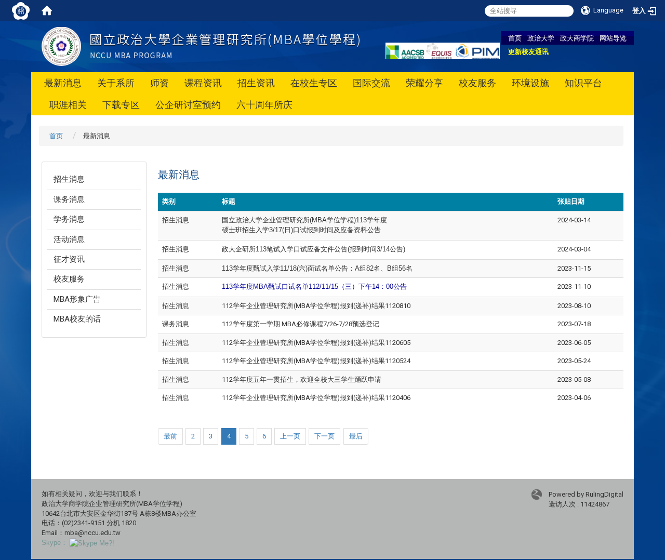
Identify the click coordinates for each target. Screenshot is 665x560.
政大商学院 (577, 38)
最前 (170, 436)
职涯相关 (68, 104)
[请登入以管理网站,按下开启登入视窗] (21, 10)
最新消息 (63, 82)
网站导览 (613, 38)
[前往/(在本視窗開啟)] (201, 46)
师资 (159, 82)
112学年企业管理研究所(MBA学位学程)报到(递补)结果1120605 (316, 342)
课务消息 (69, 199)
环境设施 (530, 82)
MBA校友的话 (77, 319)
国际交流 (371, 82)
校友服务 (477, 82)
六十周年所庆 (264, 104)
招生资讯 (256, 82)
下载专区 (121, 104)
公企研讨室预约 (188, 104)
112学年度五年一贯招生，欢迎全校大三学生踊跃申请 (301, 379)
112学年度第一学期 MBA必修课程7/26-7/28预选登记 (300, 324)
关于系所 (116, 82)
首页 (515, 38)
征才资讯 (69, 259)
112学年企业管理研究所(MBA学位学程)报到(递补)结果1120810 (316, 306)
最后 (356, 436)
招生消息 (69, 179)
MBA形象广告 (77, 299)
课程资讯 (203, 82)
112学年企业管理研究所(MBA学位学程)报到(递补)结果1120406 (316, 398)
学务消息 (69, 219)
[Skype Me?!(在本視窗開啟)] (92, 542)
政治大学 (540, 38)
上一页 (290, 436)
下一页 (324, 436)
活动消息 (69, 239)
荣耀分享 (424, 82)
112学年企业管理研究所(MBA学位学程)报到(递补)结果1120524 (316, 361)
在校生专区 (313, 82)
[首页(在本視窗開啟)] (47, 10)
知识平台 (583, 82)
